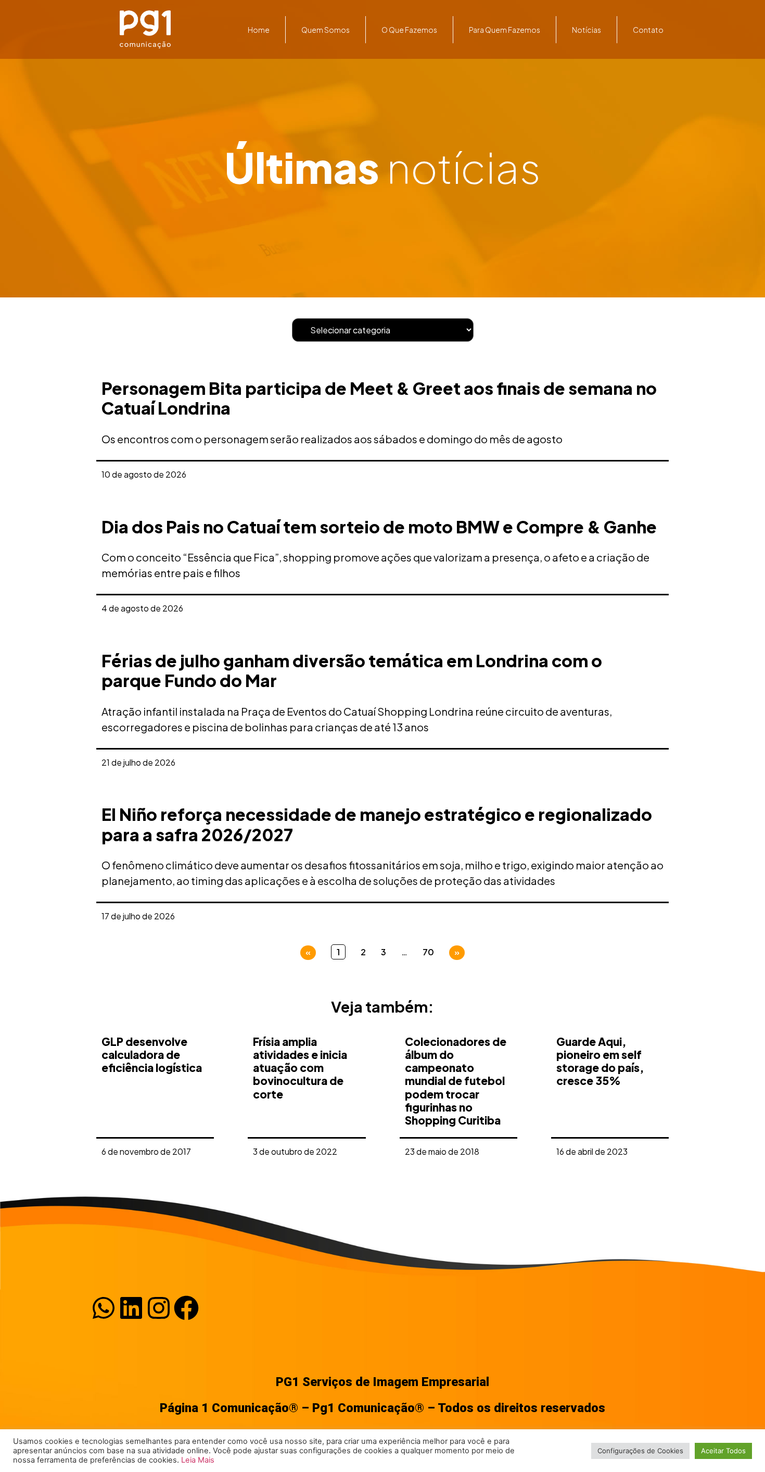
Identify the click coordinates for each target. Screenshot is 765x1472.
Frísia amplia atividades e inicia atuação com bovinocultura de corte (300, 1067)
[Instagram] (158, 1307)
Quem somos (325, 29)
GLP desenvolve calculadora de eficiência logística (151, 1054)
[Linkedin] (131, 1307)
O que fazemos (409, 29)
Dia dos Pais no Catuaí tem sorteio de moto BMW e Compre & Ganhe (379, 526)
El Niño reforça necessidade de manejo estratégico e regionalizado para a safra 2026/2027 (376, 824)
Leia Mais (197, 1460)
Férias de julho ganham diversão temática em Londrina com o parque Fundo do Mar (351, 670)
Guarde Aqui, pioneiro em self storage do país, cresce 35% (600, 1061)
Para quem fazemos (504, 29)
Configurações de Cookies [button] (640, 1450)
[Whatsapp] (103, 1307)
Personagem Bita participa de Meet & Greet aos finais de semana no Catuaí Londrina (379, 398)
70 (428, 951)
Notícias (586, 29)
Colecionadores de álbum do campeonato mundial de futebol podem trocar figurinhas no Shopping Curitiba (455, 1080)
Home (259, 29)
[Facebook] (186, 1307)
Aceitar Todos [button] (723, 1450)
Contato (648, 29)
